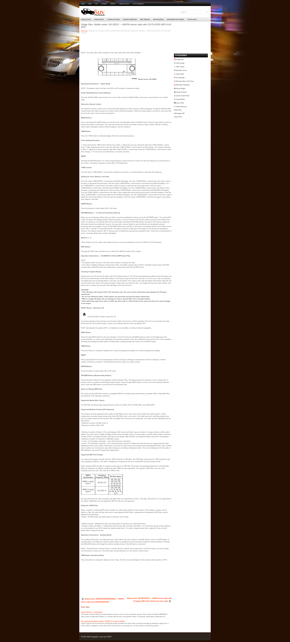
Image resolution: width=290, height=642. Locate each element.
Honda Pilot (177, 110)
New (89, 4)
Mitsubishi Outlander (175, 19)
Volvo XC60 (180, 103)
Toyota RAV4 (192, 19)
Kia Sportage (180, 77)
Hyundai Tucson (113, 19)
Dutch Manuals (138, 4)
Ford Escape (86, 19)
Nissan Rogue (158, 19)
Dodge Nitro (99, 19)
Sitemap (104, 4)
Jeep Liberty (180, 74)
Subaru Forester (130, 19)
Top (96, 4)
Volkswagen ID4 (179, 113)
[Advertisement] (126, 42)
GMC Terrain (145, 19)
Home (83, 4)
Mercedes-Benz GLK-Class (185, 81)
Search (113, 4)
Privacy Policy (124, 4)
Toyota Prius (178, 117)
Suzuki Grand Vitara (182, 96)
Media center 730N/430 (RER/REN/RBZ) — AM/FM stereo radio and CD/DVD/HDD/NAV (102, 600)
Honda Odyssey (181, 106)
